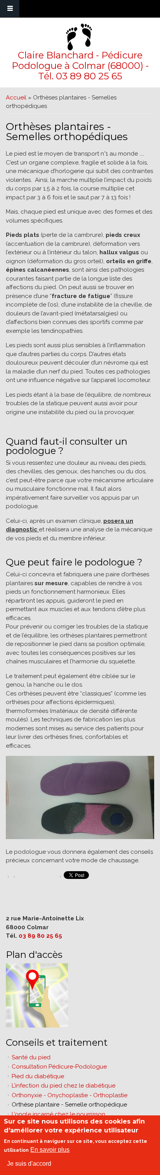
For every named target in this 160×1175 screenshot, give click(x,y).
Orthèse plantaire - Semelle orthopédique (69, 1104)
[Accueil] (79, 37)
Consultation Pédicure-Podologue (59, 1066)
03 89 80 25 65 (89, 76)
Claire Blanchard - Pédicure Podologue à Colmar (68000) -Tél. (80, 66)
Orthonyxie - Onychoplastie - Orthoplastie (69, 1095)
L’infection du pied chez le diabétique (63, 1085)
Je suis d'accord (29, 1163)
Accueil (16, 97)
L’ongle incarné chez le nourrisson (58, 1114)
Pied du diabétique (38, 1076)
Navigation (9, 8)
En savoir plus (50, 1149)
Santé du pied (31, 1057)
